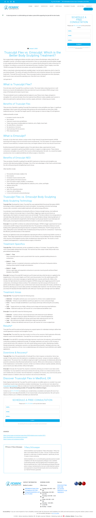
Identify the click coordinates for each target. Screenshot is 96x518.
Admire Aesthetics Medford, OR (27, 516)
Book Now (88, 9)
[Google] (14, 1)
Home (30, 6)
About (37, 6)
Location (80, 6)
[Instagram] (11, 1)
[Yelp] (8, 1)
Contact (89, 6)
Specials (59, 6)
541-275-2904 (15, 391)
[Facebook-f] (5, 1)
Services (44, 6)
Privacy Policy (78, 516)
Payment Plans (69, 6)
